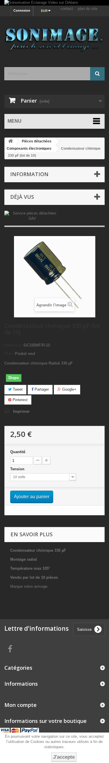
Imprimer (21, 411)
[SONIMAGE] (54, 37)
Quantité (17, 452)
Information (29, 174)
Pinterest (19, 400)
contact (66, 8)
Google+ (68, 389)
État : (9, 353)
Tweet (17, 389)
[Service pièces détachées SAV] (32, 216)
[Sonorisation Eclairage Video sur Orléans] (54, 3)
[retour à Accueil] (10, 141)
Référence (13, 345)
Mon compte (20, 704)
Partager (41, 389)
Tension (18, 469)
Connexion (21, 10)
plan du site (87, 8)
